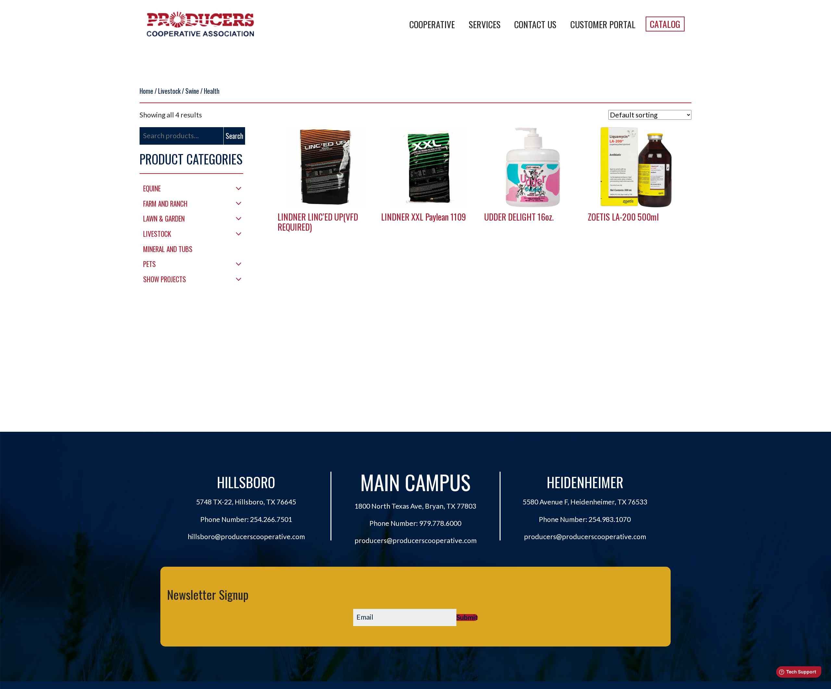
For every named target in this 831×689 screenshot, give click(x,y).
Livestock (169, 91)
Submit (467, 617)
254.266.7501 (271, 519)
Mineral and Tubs (167, 249)
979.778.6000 (440, 523)
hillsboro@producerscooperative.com (246, 536)
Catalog (665, 23)
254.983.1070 (610, 519)
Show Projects (164, 279)
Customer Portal (603, 24)
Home (146, 91)
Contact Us (535, 24)
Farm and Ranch (165, 204)
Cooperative (432, 24)
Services (485, 24)
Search (234, 136)
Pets (149, 264)
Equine (152, 188)
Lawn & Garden (164, 218)
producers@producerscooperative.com (415, 540)
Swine (192, 91)
